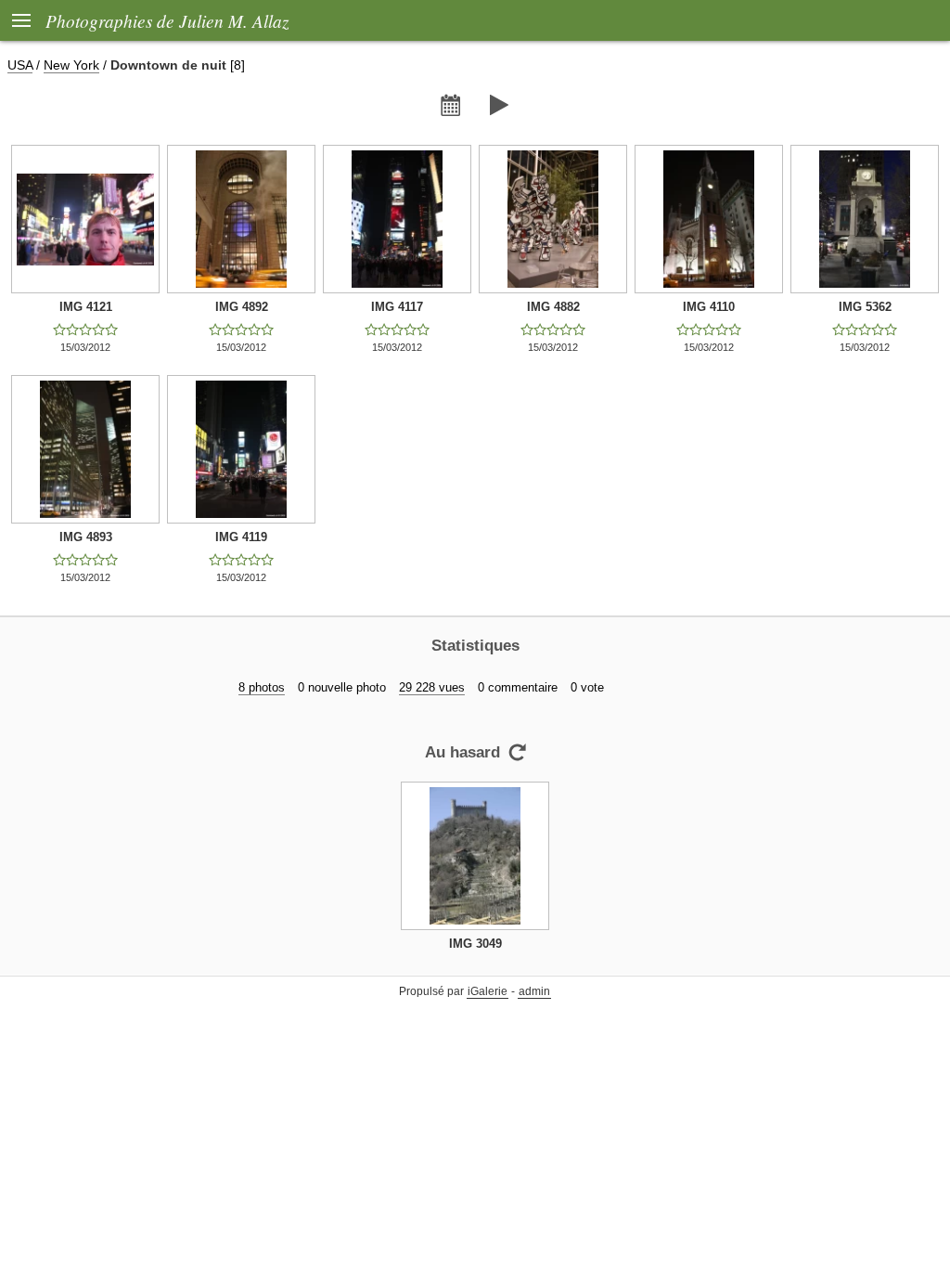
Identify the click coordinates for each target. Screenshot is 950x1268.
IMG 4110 (709, 307)
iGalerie (487, 991)
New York (71, 65)
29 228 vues (432, 687)
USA (19, 65)
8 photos (261, 687)
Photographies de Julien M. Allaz (167, 20)
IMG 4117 (397, 307)
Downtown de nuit (168, 65)
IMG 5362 (865, 307)
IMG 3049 (475, 944)
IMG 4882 (553, 307)
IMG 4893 (85, 537)
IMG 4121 (85, 307)
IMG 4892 (241, 307)
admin (534, 991)
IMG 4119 (241, 537)
